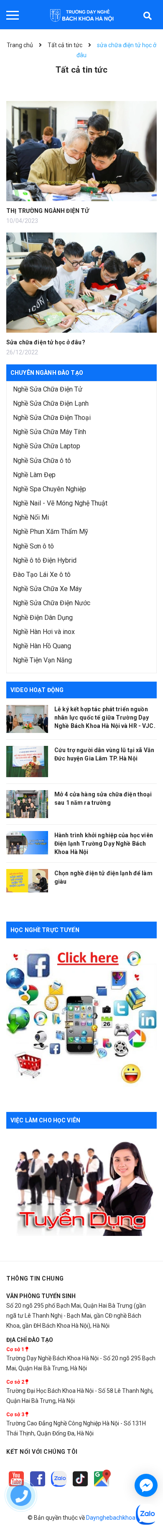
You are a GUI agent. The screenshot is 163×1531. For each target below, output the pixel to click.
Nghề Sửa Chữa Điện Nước (51, 603)
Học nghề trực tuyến (44, 930)
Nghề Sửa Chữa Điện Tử (47, 389)
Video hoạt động (37, 690)
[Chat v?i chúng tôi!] (146, 1485)
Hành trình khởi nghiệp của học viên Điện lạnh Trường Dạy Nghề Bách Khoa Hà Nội (103, 843)
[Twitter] (59, 1486)
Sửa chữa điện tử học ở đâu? (45, 342)
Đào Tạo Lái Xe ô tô (42, 575)
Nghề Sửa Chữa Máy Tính (49, 432)
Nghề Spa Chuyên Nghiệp (49, 489)
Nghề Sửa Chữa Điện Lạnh (51, 403)
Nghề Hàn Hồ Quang (42, 646)
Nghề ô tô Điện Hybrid (44, 560)
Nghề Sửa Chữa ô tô (42, 461)
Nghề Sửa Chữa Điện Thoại (52, 418)
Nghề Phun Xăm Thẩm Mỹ (50, 532)
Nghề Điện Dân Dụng (43, 617)
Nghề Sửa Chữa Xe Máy (47, 589)
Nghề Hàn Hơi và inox (44, 632)
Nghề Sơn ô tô (33, 546)
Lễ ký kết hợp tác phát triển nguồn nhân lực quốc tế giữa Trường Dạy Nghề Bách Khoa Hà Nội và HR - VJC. (104, 717)
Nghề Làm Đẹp (34, 475)
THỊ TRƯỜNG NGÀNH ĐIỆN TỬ (47, 210)
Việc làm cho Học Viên (45, 1120)
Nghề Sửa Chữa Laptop (46, 446)
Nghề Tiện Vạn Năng (42, 660)
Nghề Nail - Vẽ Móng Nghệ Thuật (60, 503)
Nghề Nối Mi (31, 517)
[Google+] (81, 1486)
